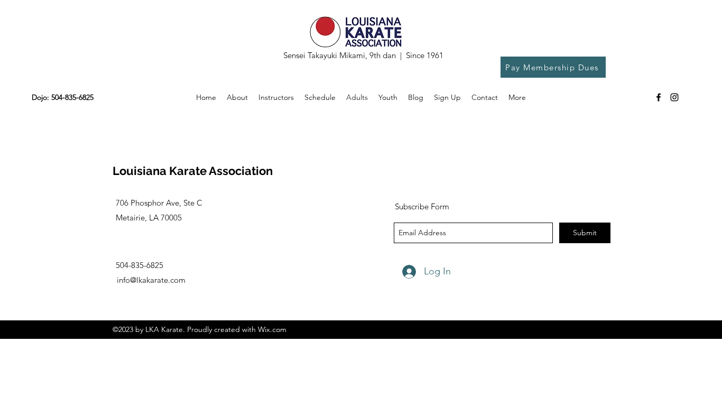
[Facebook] (658, 97)
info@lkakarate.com (151, 280)
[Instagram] (674, 97)
